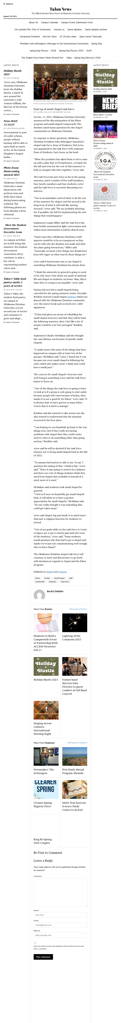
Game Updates (74, 29)
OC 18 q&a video (68, 36)
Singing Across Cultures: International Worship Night (42, 728)
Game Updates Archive (96, 29)
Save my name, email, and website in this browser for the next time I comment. (59, 947)
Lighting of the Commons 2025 (71, 637)
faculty (47, 578)
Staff (89, 50)
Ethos (37, 578)
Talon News (60, 9)
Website (37, 931)
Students (52, 582)
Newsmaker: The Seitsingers (44, 771)
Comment (38, 876)
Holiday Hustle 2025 (13, 72)
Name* (36, 910)
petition (71, 296)
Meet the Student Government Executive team (15, 228)
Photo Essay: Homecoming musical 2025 (11, 171)
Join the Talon (50, 36)
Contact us (59, 29)
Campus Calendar (49, 22)
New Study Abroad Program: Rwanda (73, 771)
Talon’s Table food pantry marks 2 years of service (15, 282)
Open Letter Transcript (90, 36)
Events (49, 571)
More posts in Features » (77, 743)
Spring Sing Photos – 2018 (43, 50)
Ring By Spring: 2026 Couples (43, 841)
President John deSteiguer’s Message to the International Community (54, 43)
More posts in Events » (78, 609)
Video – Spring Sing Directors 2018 (83, 57)
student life (40, 582)
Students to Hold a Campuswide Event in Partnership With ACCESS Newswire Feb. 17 (46, 643)
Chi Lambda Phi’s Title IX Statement (32, 29)
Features (62, 571)
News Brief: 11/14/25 (11, 122)
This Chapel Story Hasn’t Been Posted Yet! (42, 57)
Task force (65, 582)
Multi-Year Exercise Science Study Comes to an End (74, 806)
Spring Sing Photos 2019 (71, 50)
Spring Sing (96, 43)
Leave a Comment (12, 114)
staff (70, 578)
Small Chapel (59, 578)
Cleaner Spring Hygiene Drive (43, 804)
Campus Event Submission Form (77, 22)
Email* (36, 920)
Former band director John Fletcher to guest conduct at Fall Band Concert (74, 686)
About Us (33, 22)
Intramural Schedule (30, 36)
